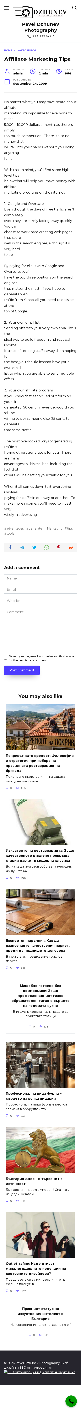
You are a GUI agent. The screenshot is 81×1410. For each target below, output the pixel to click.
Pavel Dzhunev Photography (40, 27)
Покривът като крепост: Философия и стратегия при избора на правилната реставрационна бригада (40, 763)
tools (10, 533)
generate (35, 528)
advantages (15, 528)
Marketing (54, 528)
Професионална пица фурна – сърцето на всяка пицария (33, 1096)
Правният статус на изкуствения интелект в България (40, 1314)
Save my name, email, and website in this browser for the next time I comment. (42, 658)
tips (70, 528)
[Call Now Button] (71, 1401)
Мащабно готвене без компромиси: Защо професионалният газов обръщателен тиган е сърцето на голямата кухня (40, 996)
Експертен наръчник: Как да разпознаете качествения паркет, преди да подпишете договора (38, 945)
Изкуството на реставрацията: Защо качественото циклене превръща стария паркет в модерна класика (40, 856)
